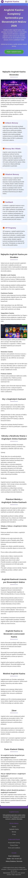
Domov (14, 826)
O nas (14, 834)
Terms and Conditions (14, 847)
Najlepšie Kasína (14, 829)
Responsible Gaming (14, 842)
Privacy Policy (14, 845)
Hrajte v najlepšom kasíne (14, 51)
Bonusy (14, 831)
